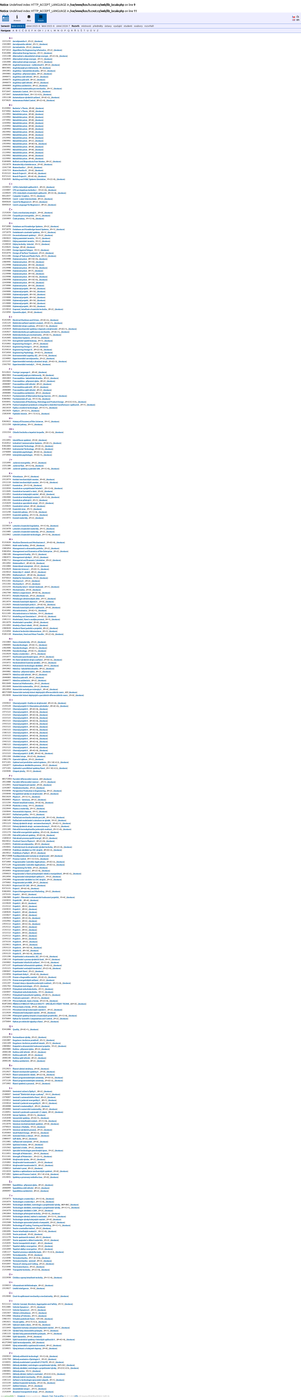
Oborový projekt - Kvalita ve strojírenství (30, 703)
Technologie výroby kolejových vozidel (29, 1219)
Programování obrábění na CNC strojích (29, 880)
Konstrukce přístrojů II (22, 500)
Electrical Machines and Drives (26, 320)
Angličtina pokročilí (21, 80)
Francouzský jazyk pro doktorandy (27, 375)
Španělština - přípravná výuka (25, 1185)
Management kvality (22, 554)
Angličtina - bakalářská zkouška (26, 71)
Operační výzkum (20, 759)
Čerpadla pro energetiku (23, 216)
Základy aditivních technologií (26, 1356)
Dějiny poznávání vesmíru (23, 238)
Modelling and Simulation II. (25, 616)
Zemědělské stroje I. (22, 1389)
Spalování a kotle (20, 1148)
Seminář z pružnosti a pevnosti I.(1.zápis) (30, 1112)
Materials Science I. (21, 569)
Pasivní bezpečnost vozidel (24, 785)
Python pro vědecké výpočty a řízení (28, 1022)
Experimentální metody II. (24, 364)
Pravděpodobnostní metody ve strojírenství (31, 856)
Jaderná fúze (19, 466)
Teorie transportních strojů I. (25, 1243)
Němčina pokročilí (20, 677)
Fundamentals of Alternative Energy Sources (32, 396)
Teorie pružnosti (20, 1234)
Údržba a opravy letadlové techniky (28, 1278)
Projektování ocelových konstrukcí (27, 968)
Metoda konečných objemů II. (25, 602)
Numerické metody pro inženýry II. (27, 689)
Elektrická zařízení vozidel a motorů (28, 323)
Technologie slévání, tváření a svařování (30, 1216)
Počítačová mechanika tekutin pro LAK (29, 817)
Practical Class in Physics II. (24, 841)
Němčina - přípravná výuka (24, 672)
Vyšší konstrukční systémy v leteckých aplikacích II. (34, 1340)
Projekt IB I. (18, 900)
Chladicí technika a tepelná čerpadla (28, 432)
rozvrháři (149, 26)
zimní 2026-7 (63, 26)
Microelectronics (20, 610)
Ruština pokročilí (20, 1055)
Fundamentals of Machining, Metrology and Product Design (38, 402)
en (297, 19)
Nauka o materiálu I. (21, 654)
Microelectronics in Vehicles (25, 613)
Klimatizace (18, 476)
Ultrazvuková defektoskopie (25, 1285)
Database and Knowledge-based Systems (31, 229)
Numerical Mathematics (23, 683)
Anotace (17, 20)
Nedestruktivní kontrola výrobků (27, 663)
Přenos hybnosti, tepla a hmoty (26, 1001)
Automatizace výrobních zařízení (26, 97)
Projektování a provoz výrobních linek (28, 959)
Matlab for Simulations (22, 578)
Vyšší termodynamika (22, 1342)
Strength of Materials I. (23, 1153)
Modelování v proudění (23, 622)
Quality (16, 1029)
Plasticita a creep (20, 806)
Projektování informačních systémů (28, 965)
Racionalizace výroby (22, 1037)
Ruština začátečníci (21, 1061)
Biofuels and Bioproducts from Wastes (29, 161)
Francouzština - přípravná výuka (26, 381)
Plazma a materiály (21, 809)
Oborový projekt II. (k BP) (23, 753)
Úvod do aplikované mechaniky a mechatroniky (33, 1296)
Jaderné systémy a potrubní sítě (26, 469)
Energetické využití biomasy (25, 341)
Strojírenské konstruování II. (25, 1162)
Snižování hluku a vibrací (23, 1136)
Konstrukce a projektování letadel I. (28, 488)
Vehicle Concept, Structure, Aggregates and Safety (35, 1304)
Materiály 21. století (21, 572)
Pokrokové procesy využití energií (27, 838)
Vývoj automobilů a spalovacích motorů (29, 1345)
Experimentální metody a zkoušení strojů (30, 361)
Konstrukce (18, 485)
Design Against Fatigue (23, 250)
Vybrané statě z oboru (22, 1325)
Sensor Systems (19, 1115)
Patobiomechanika (21, 788)
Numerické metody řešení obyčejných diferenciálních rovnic (38, 692)
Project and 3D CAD (21, 885)
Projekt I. (17, 894)
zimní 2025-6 (33, 26)
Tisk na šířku (59, 1396)
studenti (128, 26)
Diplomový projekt (21, 289)
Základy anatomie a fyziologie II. (27, 1359)
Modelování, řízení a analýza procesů (28, 619)
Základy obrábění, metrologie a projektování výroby (35, 1365)
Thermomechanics (21, 1267)
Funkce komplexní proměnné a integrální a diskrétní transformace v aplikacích (46, 405)
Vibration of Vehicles (22, 1316)
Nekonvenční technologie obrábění (28, 666)
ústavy (108, 26)
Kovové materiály (20, 518)
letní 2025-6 (48, 26)
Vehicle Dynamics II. (21, 1310)
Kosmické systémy (21, 515)
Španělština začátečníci (23, 1191)
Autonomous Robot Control (24, 100)
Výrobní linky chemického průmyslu (28, 1331)
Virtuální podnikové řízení (24, 1319)
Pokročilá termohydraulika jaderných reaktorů (32, 829)
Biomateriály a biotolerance (25, 164)
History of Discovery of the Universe (28, 421)
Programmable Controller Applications (29, 862)
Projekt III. (17, 942)
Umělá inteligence (21, 1288)
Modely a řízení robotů (22, 625)
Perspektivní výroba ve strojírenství (28, 794)
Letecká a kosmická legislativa (26, 526)
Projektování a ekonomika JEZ (26, 956)
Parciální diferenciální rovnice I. (26, 782)
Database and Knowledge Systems (28, 226)
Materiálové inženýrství (23, 566)
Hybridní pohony (20, 424)
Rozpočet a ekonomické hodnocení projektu (32, 1046)
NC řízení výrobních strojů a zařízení (28, 660)
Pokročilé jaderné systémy (24, 835)
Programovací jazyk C (22, 871)
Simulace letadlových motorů (25, 1121)
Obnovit (45, 1396)
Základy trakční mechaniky (24, 1377)
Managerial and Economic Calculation (29, 560)
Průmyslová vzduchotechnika (25, 989)
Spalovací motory (20, 1145)
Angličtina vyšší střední (23, 83)
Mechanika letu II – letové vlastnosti (28, 587)
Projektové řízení (20, 971)
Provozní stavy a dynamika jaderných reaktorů (32, 983)
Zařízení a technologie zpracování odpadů (31, 1380)
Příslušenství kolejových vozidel (26, 1013)
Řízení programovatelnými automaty (28, 1078)
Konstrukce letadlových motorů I (26, 497)
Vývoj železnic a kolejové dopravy (27, 1348)
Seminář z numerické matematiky (27, 1109)
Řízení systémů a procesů (23, 1084)
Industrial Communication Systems (27, 443)
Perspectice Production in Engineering (29, 791)
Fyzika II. (16, 411)
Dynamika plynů (19, 312)
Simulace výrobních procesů (24, 1130)
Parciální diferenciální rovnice (25, 779)
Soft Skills (17, 1139)
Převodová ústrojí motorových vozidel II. (30, 1010)
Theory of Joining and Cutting (25, 1264)
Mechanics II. (18, 581)
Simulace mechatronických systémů (28, 1124)
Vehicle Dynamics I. (21, 1307)
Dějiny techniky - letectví (23, 244)
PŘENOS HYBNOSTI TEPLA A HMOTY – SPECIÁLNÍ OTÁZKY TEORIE (41, 1004)
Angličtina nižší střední (23, 77)
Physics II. (17, 797)
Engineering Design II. (22, 344)
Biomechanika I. (19, 167)
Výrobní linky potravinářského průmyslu (29, 1334)
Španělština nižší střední (23, 1188)
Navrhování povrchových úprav (25, 657)
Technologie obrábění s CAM (25, 1211)
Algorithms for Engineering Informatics (29, 50)
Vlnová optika (19, 1322)
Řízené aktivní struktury (23, 1069)
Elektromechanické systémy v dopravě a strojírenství (35, 329)
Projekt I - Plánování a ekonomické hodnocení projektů (36, 897)
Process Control (19, 859)
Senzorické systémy (21, 1118)
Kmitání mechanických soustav (26, 479)
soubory (138, 26)
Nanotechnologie (20, 645)
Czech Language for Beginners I (26, 205)
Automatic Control (20, 91)
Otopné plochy (19, 771)
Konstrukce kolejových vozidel (26, 494)
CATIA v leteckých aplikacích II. (26, 187)
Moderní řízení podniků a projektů (27, 628)
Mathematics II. (19, 575)
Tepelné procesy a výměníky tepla (27, 1252)
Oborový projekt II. (21, 709)
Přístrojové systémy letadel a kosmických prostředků (35, 1016)
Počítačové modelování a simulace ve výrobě (32, 820)
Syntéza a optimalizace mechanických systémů (32, 1171)
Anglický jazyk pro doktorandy (25, 68)
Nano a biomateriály (21, 642)
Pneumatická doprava (22, 811)
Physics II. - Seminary (21, 800)
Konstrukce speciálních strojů (25, 503)
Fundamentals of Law (22, 399)
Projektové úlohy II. (21, 974)
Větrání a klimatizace (22, 1313)
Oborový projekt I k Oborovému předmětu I (31, 706)
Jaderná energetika (22, 463)
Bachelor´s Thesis (20, 108)
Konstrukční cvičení (21, 506)
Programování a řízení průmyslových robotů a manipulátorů (37, 874)
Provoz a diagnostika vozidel (25, 977)
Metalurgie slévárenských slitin (26, 599)
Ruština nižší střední (21, 1052)
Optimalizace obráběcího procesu (27, 765)
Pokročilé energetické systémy (26, 832)
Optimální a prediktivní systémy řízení (29, 768)
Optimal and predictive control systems (30, 762)
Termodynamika (20, 1255)
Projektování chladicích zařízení (26, 962)
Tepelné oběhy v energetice (25, 1246)
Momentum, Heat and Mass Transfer (28, 634)
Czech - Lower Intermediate (25, 199)
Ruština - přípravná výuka (23, 1049)
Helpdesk (21, 1396)
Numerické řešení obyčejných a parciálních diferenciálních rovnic (40, 695)
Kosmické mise (19, 509)
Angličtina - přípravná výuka (24, 74)
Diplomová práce (20, 259)
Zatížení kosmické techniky (24, 1383)
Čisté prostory (19, 219)
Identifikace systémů (22, 440)
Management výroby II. (23, 557)
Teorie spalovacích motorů (24, 1237)
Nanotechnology (20, 651)
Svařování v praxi (20, 1168)
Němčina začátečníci (21, 680)
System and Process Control (25, 1174)
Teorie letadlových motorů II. (25, 1231)
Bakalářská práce (20, 114)
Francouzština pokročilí (23, 387)
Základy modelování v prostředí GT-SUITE (30, 1362)
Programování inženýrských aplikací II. (29, 877)
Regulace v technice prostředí (26, 1040)
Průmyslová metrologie (23, 986)
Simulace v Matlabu (21, 1127)
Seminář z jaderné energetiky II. (27, 1100)
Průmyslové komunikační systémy (27, 995)
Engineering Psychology (23, 353)
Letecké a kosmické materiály (26, 529)
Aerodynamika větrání (22, 44)
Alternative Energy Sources (24, 53)
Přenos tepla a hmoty (22, 1007)
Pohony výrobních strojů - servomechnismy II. (31, 826)
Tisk (51, 1396)
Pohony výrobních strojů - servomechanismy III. (32, 823)
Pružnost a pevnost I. (21, 998)
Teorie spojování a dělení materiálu (28, 1240)
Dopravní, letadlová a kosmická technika (30, 309)
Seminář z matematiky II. (23, 1106)
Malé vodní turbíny (21, 545)
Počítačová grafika (21, 814)
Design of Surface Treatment (25, 253)
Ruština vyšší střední (21, 1058)
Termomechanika (20, 1258)
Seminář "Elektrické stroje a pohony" (28, 1094)
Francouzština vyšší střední (24, 390)
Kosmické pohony (20, 512)
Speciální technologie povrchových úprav (30, 1151)
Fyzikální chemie (20, 414)
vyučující (117, 26)
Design (16, 247)
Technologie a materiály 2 (24, 1199)
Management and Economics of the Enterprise (33, 551)
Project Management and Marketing (29, 891)
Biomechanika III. (20, 170)
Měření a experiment (22, 593)
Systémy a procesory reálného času (28, 1177)
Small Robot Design (21, 1133)
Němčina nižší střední (22, 675)
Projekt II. (17, 906)
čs (297, 16)
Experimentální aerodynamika (26, 358)
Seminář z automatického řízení (26, 1097)
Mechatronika (19, 590)
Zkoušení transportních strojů (25, 1392)
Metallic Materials (21, 596)
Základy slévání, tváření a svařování (28, 1374)
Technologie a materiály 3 (24, 1202)
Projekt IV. (17, 951)
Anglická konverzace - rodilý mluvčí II (28, 65)
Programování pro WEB (22, 883)
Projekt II (17, 903)
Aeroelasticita (19, 47)
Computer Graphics (21, 196)
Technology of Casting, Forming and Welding (32, 1225)
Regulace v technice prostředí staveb (29, 1043)
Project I (16, 888)
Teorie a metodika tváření (24, 1228)
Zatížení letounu (20, 1386)
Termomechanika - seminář (24, 1261)
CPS (76, 1396)
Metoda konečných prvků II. (24, 605)
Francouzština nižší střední (24, 384)
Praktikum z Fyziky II (21, 853)
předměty (98, 26)
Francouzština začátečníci (24, 393)
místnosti (86, 26)
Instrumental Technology (23, 446)
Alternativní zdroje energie (25, 59)
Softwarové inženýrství (22, 1142)
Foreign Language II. (22, 372)
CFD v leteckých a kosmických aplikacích (30, 193)
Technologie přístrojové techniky (27, 1214)
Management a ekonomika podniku (28, 548)
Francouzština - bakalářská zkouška (28, 378)
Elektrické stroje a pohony (24, 326)
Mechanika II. (19, 584)
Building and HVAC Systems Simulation (29, 179)
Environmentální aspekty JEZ (25, 356)
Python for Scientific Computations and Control (32, 1019)
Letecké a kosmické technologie (27, 535)
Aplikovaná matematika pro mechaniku (29, 89)
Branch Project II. (20, 173)
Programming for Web (22, 868)
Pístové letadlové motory (23, 803)
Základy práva (19, 1371)
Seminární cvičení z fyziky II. (24, 1091)
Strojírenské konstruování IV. (25, 1165)
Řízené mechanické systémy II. (26, 1072)
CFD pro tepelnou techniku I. (25, 190)
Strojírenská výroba (21, 1159)
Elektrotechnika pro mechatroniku (27, 335)
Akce (29, 20)
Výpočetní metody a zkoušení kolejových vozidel (33, 1328)
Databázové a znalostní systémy (26, 232)
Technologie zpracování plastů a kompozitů (31, 1222)
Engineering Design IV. (23, 350)
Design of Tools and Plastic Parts (26, 256)
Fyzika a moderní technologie (25, 408)
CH (39, 30)
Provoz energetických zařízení (26, 980)
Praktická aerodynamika (23, 844)
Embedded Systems (21, 338)
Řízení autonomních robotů (24, 1075)
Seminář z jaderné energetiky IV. (27, 1103)
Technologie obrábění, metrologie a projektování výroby (36, 1205)
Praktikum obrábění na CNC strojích (28, 850)
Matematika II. (19, 563)
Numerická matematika (23, 686)
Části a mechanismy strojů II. (25, 213)
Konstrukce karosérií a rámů (25, 491)
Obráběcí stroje (19, 756)
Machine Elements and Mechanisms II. (29, 542)
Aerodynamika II (20, 41)
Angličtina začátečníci (22, 86)
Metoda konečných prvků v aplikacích (29, 608)
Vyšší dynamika (19, 1337)
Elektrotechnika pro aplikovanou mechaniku (31, 332)
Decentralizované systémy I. (25, 235)
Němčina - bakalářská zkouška (25, 669)
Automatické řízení (21, 94)
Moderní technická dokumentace (27, 631)
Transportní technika (22, 1270)
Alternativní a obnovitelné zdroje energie (31, 56)
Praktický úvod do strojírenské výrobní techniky (33, 847)
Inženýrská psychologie (23, 452)
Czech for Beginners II (22, 202)
